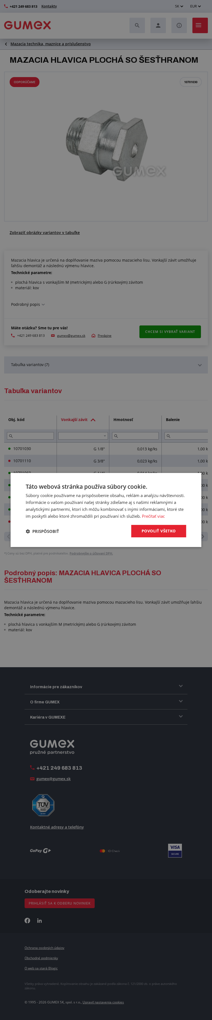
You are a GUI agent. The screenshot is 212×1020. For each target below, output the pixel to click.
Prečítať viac (153, 516)
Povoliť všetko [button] (159, 530)
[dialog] (105, 510)
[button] (42, 531)
